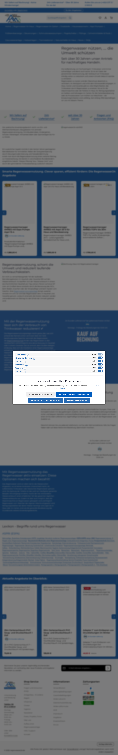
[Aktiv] (100, 354)
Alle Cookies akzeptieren (77, 400)
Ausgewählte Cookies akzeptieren (45, 400)
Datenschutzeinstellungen (40, 394)
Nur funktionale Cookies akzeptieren (73, 394)
